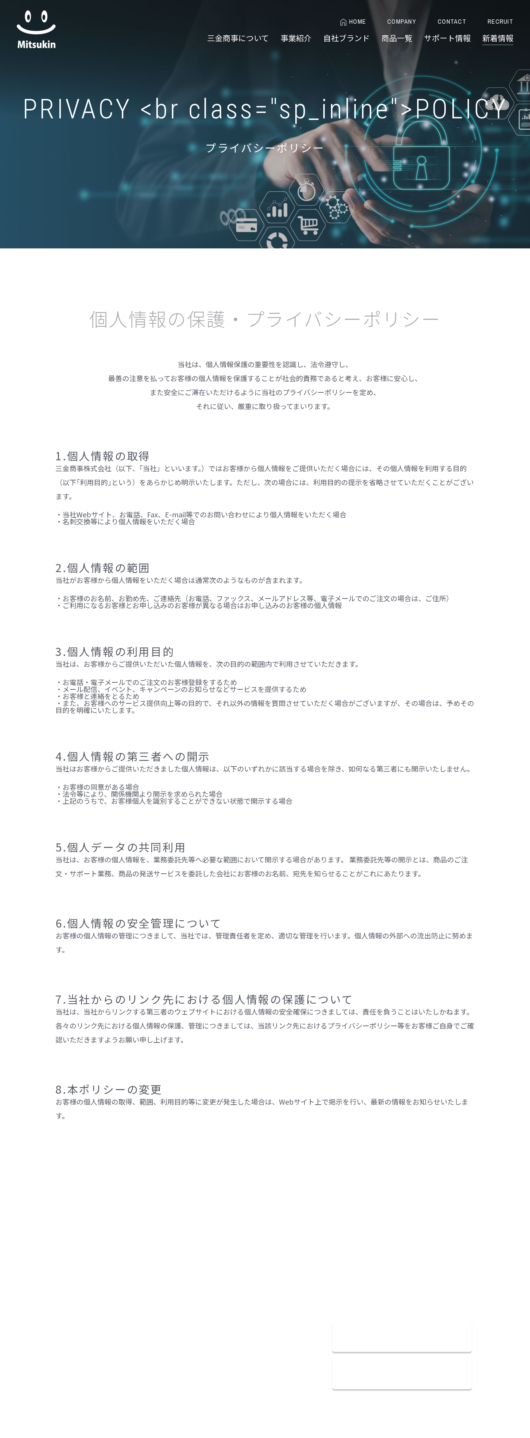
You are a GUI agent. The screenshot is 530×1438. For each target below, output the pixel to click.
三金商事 (36, 29)
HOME (357, 21)
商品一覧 (396, 37)
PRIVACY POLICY (125, 1262)
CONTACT (452, 21)
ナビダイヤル (379, 1291)
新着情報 (497, 37)
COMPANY (401, 21)
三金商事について (238, 37)
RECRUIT (500, 21)
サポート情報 (447, 37)
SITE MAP (163, 1262)
